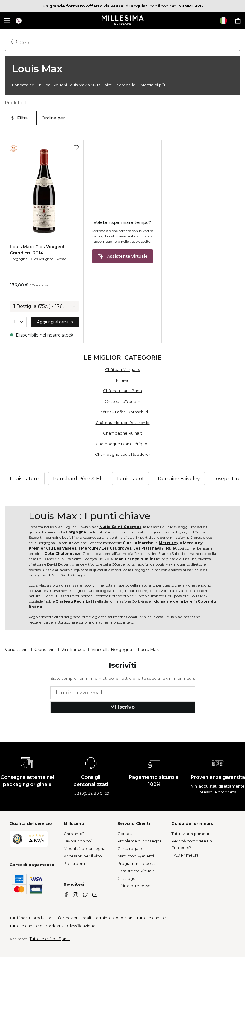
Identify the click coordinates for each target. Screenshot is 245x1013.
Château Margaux (122, 369)
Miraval (122, 380)
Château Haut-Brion (122, 390)
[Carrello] (237, 20)
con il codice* (109, 6)
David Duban (58, 564)
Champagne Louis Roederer (122, 454)
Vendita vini (17, 649)
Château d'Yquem (122, 401)
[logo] (123, 20)
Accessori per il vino (83, 856)
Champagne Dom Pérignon (123, 443)
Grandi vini (45, 649)
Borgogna (18, 259)
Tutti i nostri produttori (31, 917)
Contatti (125, 833)
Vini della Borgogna (111, 649)
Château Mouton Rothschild (123, 422)
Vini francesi (73, 649)
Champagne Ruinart (122, 433)
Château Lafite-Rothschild (122, 411)
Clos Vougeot (42, 259)
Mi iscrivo (122, 707)
